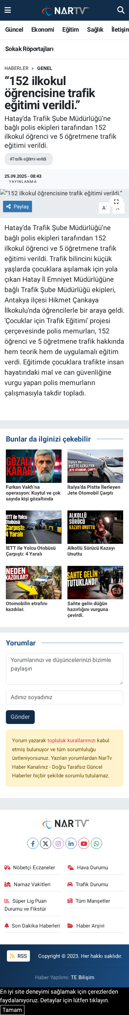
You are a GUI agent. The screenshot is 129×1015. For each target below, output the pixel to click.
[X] (45, 843)
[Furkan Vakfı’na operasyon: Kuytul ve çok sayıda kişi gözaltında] (34, 465)
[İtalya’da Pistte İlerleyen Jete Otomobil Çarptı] (95, 465)
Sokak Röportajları (29, 48)
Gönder (20, 716)
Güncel (14, 29)
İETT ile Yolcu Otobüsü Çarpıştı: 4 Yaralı (31, 551)
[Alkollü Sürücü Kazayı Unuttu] (95, 526)
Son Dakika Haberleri (36, 926)
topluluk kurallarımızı (72, 740)
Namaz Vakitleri (32, 884)
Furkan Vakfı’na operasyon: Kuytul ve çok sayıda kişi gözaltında (33, 492)
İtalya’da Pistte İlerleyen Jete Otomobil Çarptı (93, 490)
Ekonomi (42, 29)
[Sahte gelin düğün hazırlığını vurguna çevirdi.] (95, 582)
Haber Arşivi (90, 926)
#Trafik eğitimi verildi (28, 159)
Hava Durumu (92, 867)
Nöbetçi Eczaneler (34, 867)
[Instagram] (58, 843)
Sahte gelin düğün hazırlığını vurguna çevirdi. (87, 609)
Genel (44, 68)
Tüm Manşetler (93, 901)
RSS (21, 956)
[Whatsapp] (96, 843)
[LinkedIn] (71, 843)
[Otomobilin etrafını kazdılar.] (34, 582)
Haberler (16, 68)
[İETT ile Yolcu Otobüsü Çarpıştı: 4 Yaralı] (34, 526)
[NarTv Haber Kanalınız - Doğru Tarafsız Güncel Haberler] (64, 10)
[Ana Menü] (7, 10)
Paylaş (21, 207)
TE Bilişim (82, 977)
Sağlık (95, 29)
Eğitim (70, 29)
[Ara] (121, 10)
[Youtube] (83, 843)
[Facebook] (33, 843)
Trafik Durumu (92, 884)
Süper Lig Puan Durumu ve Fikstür (25, 905)
